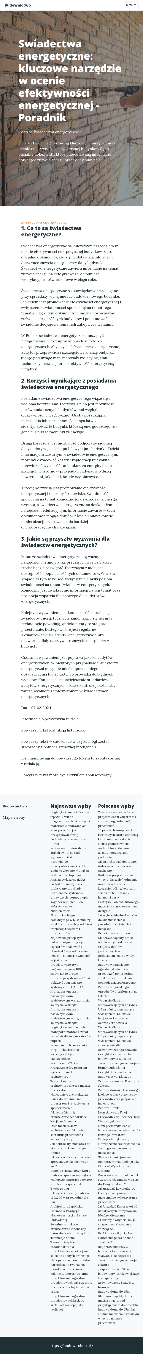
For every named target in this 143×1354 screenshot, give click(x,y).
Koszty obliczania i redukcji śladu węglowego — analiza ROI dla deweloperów (69, 870)
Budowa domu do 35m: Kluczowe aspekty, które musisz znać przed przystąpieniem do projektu (118, 1298)
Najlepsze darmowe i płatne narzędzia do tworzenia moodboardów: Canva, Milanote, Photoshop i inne (70, 1266)
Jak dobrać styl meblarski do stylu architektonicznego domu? (70, 1148)
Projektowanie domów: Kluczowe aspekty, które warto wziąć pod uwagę (115, 937)
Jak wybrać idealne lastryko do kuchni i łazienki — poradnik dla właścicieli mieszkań (117, 922)
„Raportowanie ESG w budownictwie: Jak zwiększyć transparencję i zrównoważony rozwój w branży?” (118, 1278)
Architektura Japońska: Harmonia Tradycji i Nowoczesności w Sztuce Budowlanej (68, 1213)
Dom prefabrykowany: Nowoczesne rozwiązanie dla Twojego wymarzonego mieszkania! (119, 1146)
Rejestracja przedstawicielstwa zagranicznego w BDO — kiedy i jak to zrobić (68, 966)
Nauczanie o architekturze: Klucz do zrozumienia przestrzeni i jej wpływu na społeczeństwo (69, 1101)
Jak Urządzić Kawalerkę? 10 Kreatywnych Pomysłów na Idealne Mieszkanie (117, 1211)
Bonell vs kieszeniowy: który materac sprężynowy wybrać (71, 1173)
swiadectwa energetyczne (44, 222)
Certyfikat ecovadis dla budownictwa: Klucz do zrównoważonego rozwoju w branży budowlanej (119, 1060)
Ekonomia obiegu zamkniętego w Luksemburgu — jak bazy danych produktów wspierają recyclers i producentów (71, 924)
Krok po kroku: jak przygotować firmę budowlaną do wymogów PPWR (68, 837)
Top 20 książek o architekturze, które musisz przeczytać (70, 1085)
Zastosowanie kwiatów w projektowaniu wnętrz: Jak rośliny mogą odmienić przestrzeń (117, 819)
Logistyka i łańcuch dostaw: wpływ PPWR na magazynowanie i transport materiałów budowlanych (70, 819)
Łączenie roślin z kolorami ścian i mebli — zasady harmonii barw (116, 893)
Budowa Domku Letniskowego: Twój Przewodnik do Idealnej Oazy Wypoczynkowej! (119, 1114)
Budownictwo (17, 5)
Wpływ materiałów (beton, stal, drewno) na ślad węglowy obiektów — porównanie (69, 854)
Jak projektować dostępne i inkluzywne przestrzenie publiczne (117, 866)
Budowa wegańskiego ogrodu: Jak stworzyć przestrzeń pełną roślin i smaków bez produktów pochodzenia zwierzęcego (117, 973)
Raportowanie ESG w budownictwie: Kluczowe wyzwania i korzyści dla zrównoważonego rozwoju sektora (117, 1255)
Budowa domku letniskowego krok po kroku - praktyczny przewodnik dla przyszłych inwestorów (119, 1096)
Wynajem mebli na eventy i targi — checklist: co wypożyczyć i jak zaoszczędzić (69, 1051)
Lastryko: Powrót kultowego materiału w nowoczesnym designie (118, 906)
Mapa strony (14, 817)
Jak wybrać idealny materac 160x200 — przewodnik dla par (70, 1197)
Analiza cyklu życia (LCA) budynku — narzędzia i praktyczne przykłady (67, 884)
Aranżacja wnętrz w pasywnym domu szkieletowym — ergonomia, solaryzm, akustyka (70, 998)
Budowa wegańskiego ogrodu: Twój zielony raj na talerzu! (117, 991)
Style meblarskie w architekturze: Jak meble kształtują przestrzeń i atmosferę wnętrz (67, 1132)
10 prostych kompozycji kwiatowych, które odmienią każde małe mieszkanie (118, 834)
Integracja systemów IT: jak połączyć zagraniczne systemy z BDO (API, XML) (70, 982)
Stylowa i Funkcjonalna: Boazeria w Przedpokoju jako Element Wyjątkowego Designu (119, 1163)
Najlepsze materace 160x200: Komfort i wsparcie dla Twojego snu (71, 1184)
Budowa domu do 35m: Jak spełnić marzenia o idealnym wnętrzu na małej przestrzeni (118, 1316)
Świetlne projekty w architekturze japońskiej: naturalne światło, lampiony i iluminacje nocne (70, 1231)
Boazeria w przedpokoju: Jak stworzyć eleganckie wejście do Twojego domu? (118, 1179)
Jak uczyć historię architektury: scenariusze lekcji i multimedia (68, 1116)
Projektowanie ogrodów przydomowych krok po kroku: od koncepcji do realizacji (67, 1302)
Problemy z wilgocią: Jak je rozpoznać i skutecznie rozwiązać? (117, 1224)
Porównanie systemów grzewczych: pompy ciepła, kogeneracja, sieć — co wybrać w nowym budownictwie (69, 902)
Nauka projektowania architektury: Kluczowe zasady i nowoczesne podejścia (114, 850)
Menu (130, 5)
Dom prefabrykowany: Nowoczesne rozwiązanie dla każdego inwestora (119, 1130)
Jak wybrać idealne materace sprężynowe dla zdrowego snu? (71, 1161)
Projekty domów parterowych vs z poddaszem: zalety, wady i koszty (116, 953)
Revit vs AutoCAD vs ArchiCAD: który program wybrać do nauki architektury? (68, 1069)
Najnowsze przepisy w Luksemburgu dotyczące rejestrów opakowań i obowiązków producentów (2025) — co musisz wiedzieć (70, 946)
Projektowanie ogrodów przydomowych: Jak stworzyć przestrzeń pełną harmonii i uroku (71, 1284)
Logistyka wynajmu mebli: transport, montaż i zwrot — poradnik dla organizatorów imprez (70, 1034)
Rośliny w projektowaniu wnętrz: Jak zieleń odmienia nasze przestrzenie (117, 879)
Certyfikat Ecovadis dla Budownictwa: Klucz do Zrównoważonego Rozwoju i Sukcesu (118, 1078)
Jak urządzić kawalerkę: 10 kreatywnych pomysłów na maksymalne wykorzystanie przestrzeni (117, 1195)
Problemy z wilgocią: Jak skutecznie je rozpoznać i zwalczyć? (116, 1237)
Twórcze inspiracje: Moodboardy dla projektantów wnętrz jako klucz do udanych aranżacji (69, 1249)
